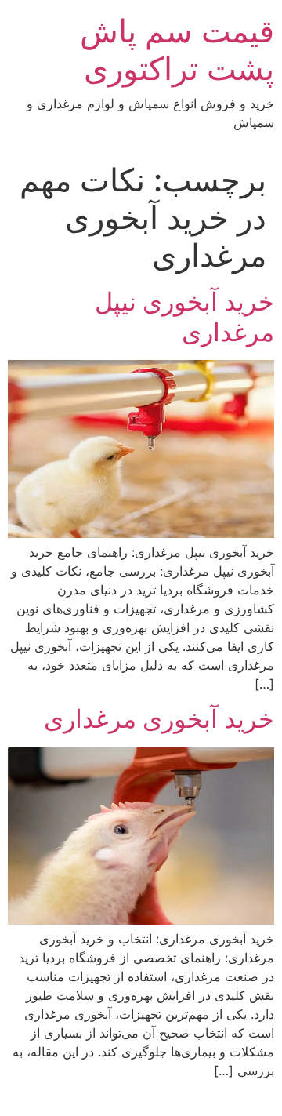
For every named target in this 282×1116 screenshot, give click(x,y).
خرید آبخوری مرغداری (159, 718)
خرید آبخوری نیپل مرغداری (184, 316)
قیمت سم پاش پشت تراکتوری (177, 50)
